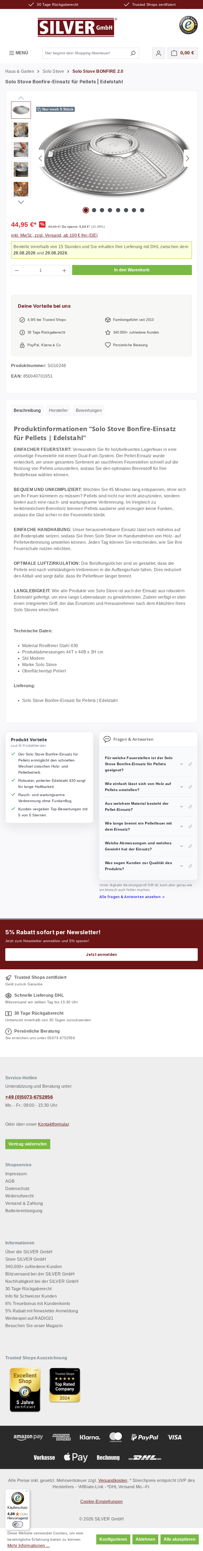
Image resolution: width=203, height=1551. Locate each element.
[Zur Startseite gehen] (77, 27)
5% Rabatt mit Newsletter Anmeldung (41, 1311)
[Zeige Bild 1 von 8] (86, 210)
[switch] (17, 1524)
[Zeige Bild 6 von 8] (126, 210)
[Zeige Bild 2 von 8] (94, 210)
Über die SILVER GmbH (28, 1252)
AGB (10, 1181)
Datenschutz (17, 1188)
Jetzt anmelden (101, 954)
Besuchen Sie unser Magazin (34, 1325)
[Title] (25, 1390)
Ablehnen (145, 1539)
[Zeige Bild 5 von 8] (118, 210)
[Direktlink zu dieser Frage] (190, 764)
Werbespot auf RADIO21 (29, 1318)
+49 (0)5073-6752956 (29, 1097)
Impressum (16, 1174)
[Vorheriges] (40, 158)
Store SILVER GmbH (25, 1259)
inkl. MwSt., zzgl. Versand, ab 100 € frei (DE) (54, 235)
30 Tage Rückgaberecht (28, 1289)
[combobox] (84, 53)
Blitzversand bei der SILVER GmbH (40, 1274)
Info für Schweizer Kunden (31, 1296)
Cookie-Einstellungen (101, 1501)
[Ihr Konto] (158, 53)
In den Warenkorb (132, 270)
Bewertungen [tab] (89, 410)
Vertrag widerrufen (27, 1144)
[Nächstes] (188, 158)
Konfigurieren (113, 1539)
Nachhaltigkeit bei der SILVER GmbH (42, 1281)
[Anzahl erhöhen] (64, 270)
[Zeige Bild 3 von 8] (102, 210)
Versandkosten (112, 1480)
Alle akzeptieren (180, 1539)
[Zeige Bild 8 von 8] (142, 210)
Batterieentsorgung (24, 1210)
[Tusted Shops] (188, 24)
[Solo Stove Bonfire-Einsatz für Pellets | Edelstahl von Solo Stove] (114, 158)
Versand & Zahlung (24, 1203)
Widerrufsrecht (19, 1196)
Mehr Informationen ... (28, 1545)
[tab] (27, 410)
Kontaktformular (53, 1124)
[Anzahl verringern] (16, 270)
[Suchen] (133, 53)
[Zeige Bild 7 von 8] (134, 210)
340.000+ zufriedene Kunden (33, 1266)
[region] (101, 158)
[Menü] (27, 1492)
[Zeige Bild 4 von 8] (110, 210)
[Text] (65, 1390)
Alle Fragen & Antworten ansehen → (132, 896)
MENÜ (21, 53)
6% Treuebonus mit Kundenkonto (37, 1303)
